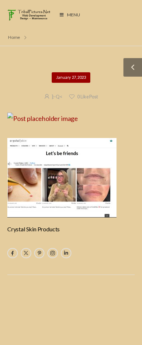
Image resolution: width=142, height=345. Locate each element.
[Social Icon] (12, 253)
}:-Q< (57, 97)
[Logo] (29, 15)
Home (14, 37)
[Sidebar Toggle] (132, 67)
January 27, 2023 (71, 77)
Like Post (87, 97)
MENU (73, 14)
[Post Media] (71, 119)
